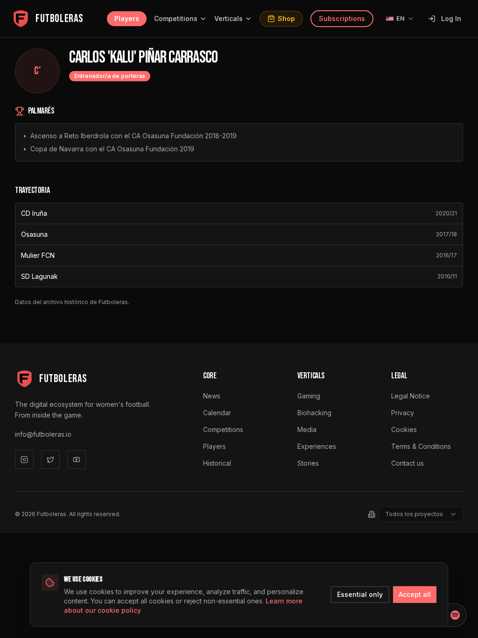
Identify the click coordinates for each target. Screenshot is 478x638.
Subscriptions (342, 18)
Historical (217, 463)
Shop (286, 18)
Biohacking (314, 413)
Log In (451, 18)
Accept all (415, 594)
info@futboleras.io (43, 434)
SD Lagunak (39, 276)
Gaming (308, 396)
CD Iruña (34, 213)
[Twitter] (50, 459)
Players (126, 18)
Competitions (175, 18)
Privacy (402, 413)
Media (306, 429)
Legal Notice (410, 396)
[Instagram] (24, 459)
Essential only (360, 594)
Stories (308, 463)
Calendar (217, 413)
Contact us (407, 463)
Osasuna (34, 234)
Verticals (228, 18)
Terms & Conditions (421, 446)
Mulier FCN (38, 255)
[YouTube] (76, 459)
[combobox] (421, 514)
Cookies (404, 429)
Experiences (316, 446)
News (211, 396)
